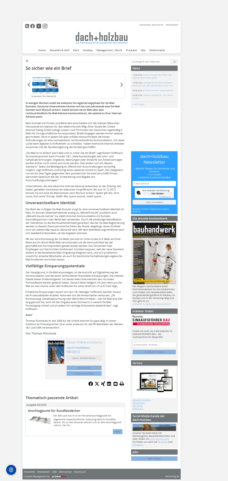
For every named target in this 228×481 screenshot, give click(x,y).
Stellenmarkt (157, 50)
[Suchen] (175, 61)
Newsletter (29, 471)
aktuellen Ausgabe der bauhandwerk (152, 303)
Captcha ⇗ (166, 197)
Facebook (163, 441)
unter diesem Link (159, 438)
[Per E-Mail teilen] (115, 384)
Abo (143, 50)
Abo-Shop (138, 405)
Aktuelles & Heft (59, 50)
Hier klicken (158, 193)
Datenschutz (65, 471)
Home (42, 50)
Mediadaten (172, 24)
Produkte (131, 50)
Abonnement (84, 367)
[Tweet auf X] (97, 385)
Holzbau (88, 50)
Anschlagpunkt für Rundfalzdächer (54, 411)
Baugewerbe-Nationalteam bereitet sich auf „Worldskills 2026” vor (153, 84)
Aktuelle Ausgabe (142, 399)
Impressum (80, 471)
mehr (117, 431)
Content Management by (37, 476)
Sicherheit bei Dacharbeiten (153, 90)
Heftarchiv (138, 408)
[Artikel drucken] (122, 384)
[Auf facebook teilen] (91, 385)
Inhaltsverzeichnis (84, 373)
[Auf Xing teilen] (103, 385)
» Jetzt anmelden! (154, 202)
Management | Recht (109, 50)
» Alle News (139, 104)
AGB (54, 471)
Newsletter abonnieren (152, 24)
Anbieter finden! (155, 352)
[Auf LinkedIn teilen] (109, 385)
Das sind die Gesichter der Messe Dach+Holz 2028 (152, 76)
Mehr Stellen (154, 458)
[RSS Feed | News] (27, 26)
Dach (76, 50)
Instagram (138, 444)
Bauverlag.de (172, 476)
